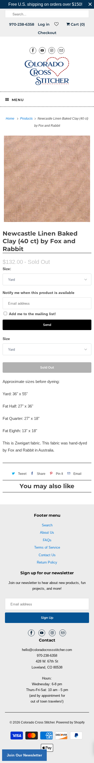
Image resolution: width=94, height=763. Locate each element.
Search (47, 525)
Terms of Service (47, 547)
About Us (47, 532)
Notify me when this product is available (38, 293)
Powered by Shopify (70, 722)
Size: (7, 269)
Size (6, 339)
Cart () (77, 24)
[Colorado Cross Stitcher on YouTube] (42, 50)
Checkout (47, 32)
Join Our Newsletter (24, 755)
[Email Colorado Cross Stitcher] (61, 50)
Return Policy (47, 562)
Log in (44, 24)
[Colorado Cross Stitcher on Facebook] (33, 50)
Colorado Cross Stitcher (38, 722)
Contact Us (47, 555)
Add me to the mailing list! (32, 314)
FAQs (47, 540)
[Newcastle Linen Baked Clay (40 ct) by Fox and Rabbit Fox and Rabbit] (47, 179)
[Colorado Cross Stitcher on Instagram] (51, 50)
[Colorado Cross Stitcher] (47, 72)
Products (26, 118)
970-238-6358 (21, 24)
